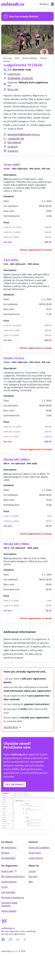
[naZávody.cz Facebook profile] (3, 940)
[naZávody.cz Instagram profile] (10, 940)
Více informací (15, 784)
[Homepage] (12, 4)
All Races (44, 4)
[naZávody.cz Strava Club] (25, 939)
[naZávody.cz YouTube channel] (18, 940)
